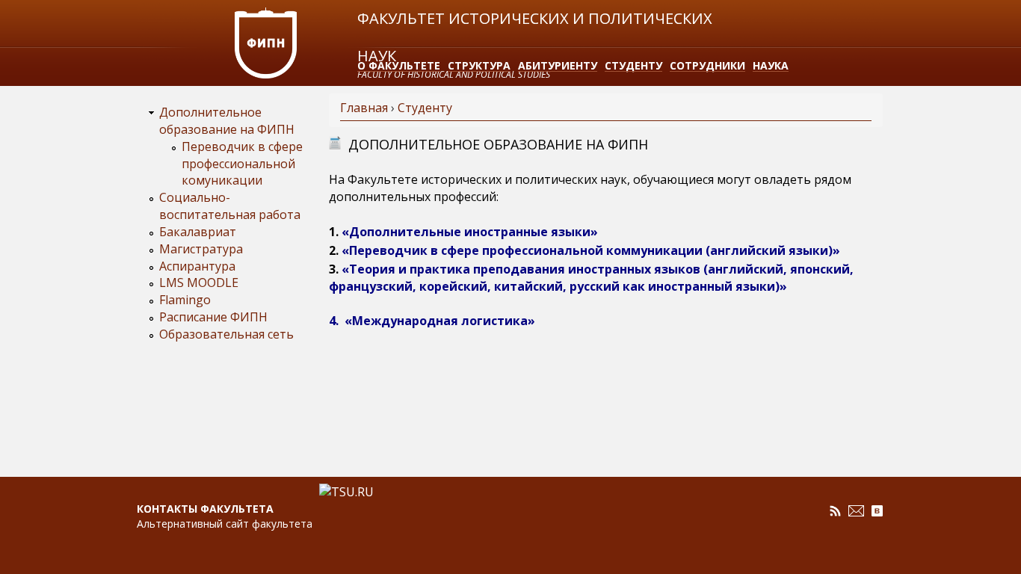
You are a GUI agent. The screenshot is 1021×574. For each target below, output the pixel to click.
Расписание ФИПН (213, 317)
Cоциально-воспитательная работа (229, 206)
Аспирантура (197, 266)
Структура (479, 65)
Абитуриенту (557, 65)
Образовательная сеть (226, 334)
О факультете (398, 65)
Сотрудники (707, 65)
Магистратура (201, 249)
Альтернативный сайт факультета (224, 523)
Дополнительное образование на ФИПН (226, 121)
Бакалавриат (197, 231)
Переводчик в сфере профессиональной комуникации (242, 163)
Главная (364, 107)
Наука (771, 65)
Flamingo (185, 299)
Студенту (633, 65)
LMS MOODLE (198, 282)
